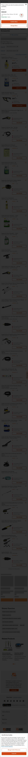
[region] (14, 745)
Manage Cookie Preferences (14, 749)
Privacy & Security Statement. (7, 746)
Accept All (14, 753)
